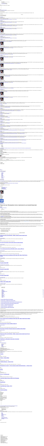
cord (0, 32)
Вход (6, 3)
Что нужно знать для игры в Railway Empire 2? (8, 323)
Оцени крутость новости (3, 342)
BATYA (1, 369)
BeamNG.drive (1, 113)
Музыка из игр (19, 63)
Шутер (12, 97)
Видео (2, 413)
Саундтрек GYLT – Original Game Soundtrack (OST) (8, 300)
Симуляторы (10, 41)
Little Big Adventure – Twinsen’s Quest (6, 361)
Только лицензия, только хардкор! (5, 231)
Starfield (1, 103)
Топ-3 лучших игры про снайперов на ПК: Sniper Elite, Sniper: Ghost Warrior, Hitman (15, 318)
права (1, 411)
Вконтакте (3, 344)
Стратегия (11, 69)
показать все (1, 143)
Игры (2, 174)
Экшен (16, 19)
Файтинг (3, 295)
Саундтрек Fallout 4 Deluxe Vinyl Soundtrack (7, 299)
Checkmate (1, 23)
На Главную (3, 418)
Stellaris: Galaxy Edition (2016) (5, 281)
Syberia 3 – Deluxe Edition (4, 357)
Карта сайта (3, 416)
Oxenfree (1, 353)
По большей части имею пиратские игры (5, 230)
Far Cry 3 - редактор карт (4, 374)
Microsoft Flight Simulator (3, 41)
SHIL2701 (1, 20)
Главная (2, 172)
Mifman (1, 118)
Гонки (2, 297)
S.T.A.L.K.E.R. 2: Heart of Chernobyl (4, 97)
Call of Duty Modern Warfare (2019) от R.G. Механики (6, 19)
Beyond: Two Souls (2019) (4, 269)
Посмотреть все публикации (3, 207)
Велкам (2, 175)
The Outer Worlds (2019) (4, 275)
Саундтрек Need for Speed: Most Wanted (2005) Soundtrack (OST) (7, 63)
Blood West (1, 91)
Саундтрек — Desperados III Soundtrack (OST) (7, 304)
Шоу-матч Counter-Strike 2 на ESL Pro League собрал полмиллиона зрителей (8, 133)
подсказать (19, 181)
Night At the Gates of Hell (3, 126)
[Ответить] (1, 153)
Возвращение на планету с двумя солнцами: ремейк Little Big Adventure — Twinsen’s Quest (16, 365)
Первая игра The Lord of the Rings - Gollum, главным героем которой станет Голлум (15, 333)
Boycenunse (1, 127)
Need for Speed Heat (3, 389)
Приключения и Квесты (4, 291)
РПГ (4, 277)
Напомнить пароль (4, 3)
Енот (2, 176)
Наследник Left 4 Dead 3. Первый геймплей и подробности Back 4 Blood (12, 328)
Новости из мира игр (4, 414)
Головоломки (3, 296)
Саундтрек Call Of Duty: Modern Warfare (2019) (7, 307)
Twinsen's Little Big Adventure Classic (4, 82)
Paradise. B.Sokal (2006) (4, 262)
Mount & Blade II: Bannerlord (3, 69)
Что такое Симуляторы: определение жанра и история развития (11, 242)
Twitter (2, 345)
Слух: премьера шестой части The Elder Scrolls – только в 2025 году (12, 248)
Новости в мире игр (22, 133)
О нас (2, 177)
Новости (2, 173)
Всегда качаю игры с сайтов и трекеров (5, 229)
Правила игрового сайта (4, 417)
